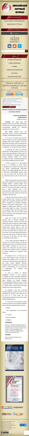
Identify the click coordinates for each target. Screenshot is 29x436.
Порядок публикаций (14, 59)
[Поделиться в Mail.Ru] (22, 94)
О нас (14, 56)
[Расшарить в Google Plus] (19, 46)
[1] (3, 177)
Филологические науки (11, 100)
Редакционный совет (14, 76)
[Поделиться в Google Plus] (12, 94)
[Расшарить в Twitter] (14, 46)
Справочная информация (14, 69)
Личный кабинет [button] (15, 33)
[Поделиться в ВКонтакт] (7, 94)
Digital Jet (11, 434)
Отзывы (14, 66)
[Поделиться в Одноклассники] (14, 94)
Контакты (14, 73)
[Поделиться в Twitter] (17, 94)
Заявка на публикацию (14, 17)
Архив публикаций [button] (14, 63)
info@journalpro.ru (15, 42)
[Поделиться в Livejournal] (19, 94)
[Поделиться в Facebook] (9, 94)
